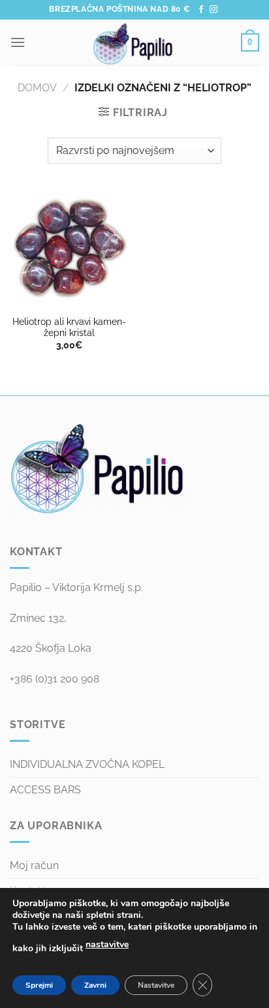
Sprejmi (39, 985)
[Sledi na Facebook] (201, 9)
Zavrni (95, 985)
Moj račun (34, 865)
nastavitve (107, 944)
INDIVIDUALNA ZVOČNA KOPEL (87, 764)
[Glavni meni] (17, 42)
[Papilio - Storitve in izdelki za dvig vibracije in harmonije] (133, 42)
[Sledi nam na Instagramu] (213, 9)
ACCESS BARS (45, 790)
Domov (37, 88)
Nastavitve (156, 985)
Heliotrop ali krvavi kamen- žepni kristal (69, 327)
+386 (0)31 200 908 (54, 679)
